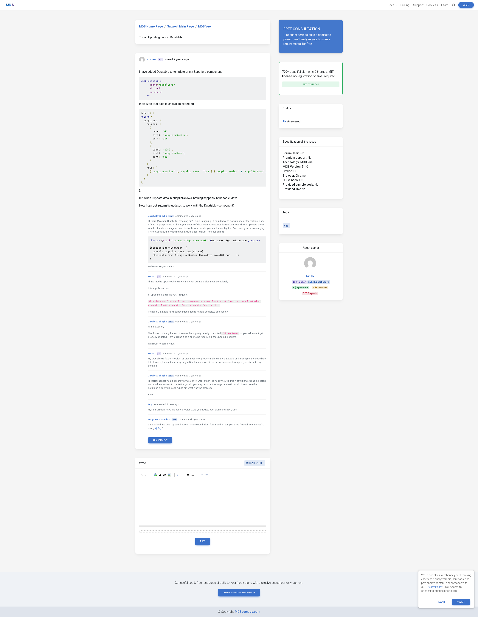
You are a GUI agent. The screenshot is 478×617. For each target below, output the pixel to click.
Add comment (160, 440)
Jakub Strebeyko (157, 216)
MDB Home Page (151, 26)
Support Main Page (180, 26)
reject (441, 602)
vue (286, 225)
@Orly (158, 428)
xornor (151, 59)
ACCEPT (461, 602)
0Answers (320, 287)
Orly (150, 404)
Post (202, 541)
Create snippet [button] (256, 463)
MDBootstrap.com (247, 611)
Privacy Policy (434, 586)
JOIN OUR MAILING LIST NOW (237, 592)
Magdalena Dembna (159, 419)
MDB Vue (204, 26)
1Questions (300, 287)
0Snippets (310, 293)
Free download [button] (311, 84)
